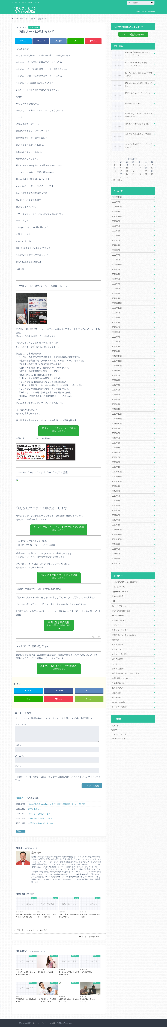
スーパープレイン (119, 606)
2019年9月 (116, 370)
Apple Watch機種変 (120, 591)
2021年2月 (116, 293)
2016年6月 (116, 558)
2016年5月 (116, 563)
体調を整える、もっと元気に (124, 635)
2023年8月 (116, 221)
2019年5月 (116, 390)
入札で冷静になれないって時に (138, 134)
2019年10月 (117, 366)
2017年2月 (116, 520)
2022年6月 (116, 250)
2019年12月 (117, 356)
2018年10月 (117, 423)
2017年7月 (116, 496)
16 (121, 171)
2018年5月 (116, 448)
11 (133, 168)
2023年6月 (116, 231)
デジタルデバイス (119, 615)
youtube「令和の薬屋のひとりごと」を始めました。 (138, 53)
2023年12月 (117, 216)
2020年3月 (116, 342)
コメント (20, 724)
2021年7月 (116, 274)
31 (127, 177)
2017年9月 (116, 486)
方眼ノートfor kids (119, 654)
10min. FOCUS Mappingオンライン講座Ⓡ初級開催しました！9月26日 (57, 804)
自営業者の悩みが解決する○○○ (40, 823)
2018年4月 (116, 452)
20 (146, 171)
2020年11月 (117, 303)
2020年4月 (116, 337)
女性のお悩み (117, 644)
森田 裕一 (36, 852)
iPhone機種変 (117, 596)
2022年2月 (116, 260)
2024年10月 (117, 207)
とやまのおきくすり (120, 620)
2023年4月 (116, 240)
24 (127, 174)
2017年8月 (116, 491)
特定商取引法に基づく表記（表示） (126, 673)
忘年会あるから (34, 809)
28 (152, 174)
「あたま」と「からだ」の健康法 (25, 9)
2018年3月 (116, 457)
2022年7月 (116, 245)
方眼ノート (22, 798)
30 (121, 177)
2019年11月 (117, 361)
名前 (18, 745)
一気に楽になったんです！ (90, 937)
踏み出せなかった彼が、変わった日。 (139, 84)
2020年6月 (116, 327)
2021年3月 (116, 289)
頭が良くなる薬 (118, 702)
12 (140, 168)
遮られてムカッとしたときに (137, 124)
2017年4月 (116, 510)
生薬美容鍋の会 (118, 683)
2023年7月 (116, 226)
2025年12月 (117, 197)
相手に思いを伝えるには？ (39, 813)
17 (127, 171)
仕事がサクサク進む (120, 630)
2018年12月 (117, 414)
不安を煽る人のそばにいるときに (139, 93)
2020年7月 (116, 322)
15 (115, 171)
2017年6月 (116, 501)
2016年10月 (117, 539)
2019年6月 (116, 385)
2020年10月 (117, 308)
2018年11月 (117, 419)
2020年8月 (116, 317)
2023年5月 (116, 235)
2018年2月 (116, 462)
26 (140, 174)
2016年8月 (116, 549)
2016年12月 (117, 529)
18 (133, 171)
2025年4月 (116, 202)
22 (115, 174)
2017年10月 (117, 481)
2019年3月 (116, 399)
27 (146, 174)
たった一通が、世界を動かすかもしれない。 (139, 74)
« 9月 (113, 180)
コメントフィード (118, 734)
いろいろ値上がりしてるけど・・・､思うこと (136, 63)
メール (19, 755)
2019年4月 (116, 394)
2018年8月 (116, 433)
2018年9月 (116, 428)
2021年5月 (116, 279)
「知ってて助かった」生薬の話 (125, 582)
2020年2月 (116, 346)
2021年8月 (116, 269)
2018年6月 (116, 443)
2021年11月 (117, 264)
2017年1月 (116, 525)
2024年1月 (116, 211)
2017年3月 (116, 515)
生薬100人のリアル (120, 678)
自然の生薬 (116, 693)
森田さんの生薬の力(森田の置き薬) (145, 13)
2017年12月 (117, 472)
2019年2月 (116, 404)
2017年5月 (116, 505)
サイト (18, 766)
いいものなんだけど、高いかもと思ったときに (139, 114)
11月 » (119, 180)
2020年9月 (116, 313)
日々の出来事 (117, 659)
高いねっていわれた (133, 103)
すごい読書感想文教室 (121, 611)
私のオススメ (117, 688)
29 (115, 177)
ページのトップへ (94, 637)
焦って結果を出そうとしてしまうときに (139, 145)
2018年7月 (116, 438)
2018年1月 (116, 467)
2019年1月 (116, 409)
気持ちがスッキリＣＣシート (40, 818)
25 (133, 174)
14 (152, 168)
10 (127, 168)
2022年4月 (116, 255)
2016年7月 (116, 554)
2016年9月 (116, 544)
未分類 (114, 664)
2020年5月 (116, 332)
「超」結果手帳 (118, 586)
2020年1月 (116, 351)
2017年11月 (117, 476)
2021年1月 (116, 298)
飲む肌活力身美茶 (119, 707)
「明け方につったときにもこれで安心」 (32, 930)
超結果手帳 (116, 697)
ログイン (115, 726)
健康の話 (115, 639)
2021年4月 (116, 284)
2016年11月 (117, 534)
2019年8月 (116, 375)
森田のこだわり (118, 668)
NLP (113, 601)
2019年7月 (116, 380)
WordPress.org (118, 738)
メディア (115, 625)
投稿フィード (116, 730)
